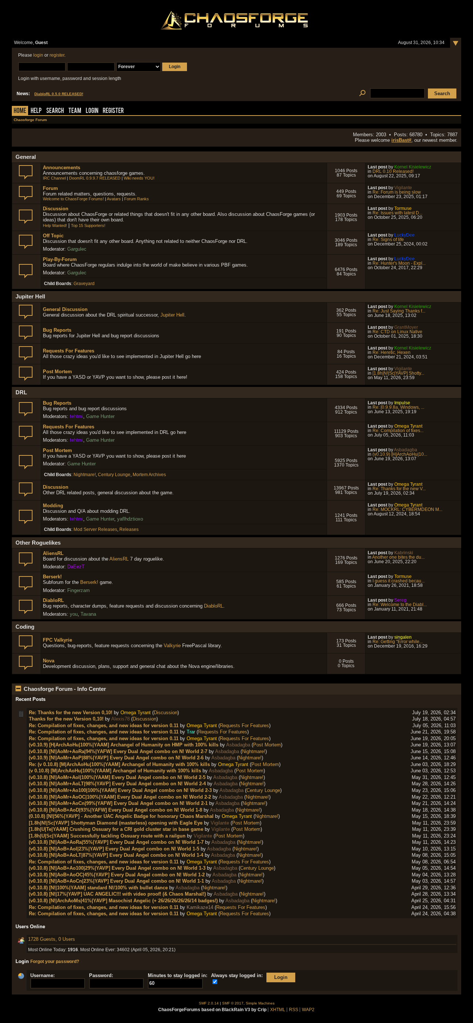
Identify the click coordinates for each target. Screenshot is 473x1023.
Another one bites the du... (398, 557)
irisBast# (401, 140)
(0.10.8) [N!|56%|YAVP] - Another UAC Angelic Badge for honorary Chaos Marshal (121, 816)
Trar (191, 732)
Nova (48, 660)
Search (55, 111)
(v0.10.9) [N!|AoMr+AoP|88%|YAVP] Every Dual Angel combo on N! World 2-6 (116, 757)
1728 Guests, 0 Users (51, 939)
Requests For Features (68, 351)
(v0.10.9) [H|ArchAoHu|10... (399, 454)
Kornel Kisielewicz (412, 167)
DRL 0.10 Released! (393, 171)
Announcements (61, 167)
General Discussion (65, 309)
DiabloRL (53, 600)
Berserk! (52, 576)
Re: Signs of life (388, 239)
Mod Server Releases (95, 529)
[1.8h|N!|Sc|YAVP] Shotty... (398, 373)
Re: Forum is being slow (396, 192)
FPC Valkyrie (57, 640)
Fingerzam (78, 590)
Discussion (55, 208)
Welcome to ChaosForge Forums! (73, 199)
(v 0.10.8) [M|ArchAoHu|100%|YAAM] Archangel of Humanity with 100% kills (115, 770)
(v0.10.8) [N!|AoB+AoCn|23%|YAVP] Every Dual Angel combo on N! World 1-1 (116, 881)
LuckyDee (404, 235)
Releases (129, 529)
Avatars (114, 199)
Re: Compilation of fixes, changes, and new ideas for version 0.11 (103, 725)
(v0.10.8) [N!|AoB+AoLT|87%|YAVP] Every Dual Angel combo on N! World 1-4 (116, 855)
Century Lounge (114, 474)
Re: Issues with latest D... (397, 213)
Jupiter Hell (172, 315)
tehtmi (76, 416)
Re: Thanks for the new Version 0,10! (70, 712)
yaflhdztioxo (130, 519)
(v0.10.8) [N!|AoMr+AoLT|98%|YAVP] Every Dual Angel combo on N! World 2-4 (117, 783)
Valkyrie (172, 645)
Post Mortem (57, 371)
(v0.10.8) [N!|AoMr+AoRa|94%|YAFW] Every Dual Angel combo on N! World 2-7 (118, 751)
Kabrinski (403, 553)
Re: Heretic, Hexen (391, 352)
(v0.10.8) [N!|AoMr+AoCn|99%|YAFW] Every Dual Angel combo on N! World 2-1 (118, 803)
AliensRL (53, 553)
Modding (53, 505)
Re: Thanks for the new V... (399, 489)
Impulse (402, 403)
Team (74, 111)
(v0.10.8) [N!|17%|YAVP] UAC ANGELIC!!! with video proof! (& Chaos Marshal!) (117, 894)
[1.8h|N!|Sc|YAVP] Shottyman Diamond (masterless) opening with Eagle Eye (116, 823)
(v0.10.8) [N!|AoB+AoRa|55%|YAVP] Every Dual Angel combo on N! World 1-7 (116, 842)
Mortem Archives (149, 474)
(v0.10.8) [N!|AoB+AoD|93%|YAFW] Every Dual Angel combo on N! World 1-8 (115, 810)
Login (92, 111)
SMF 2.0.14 (209, 1003)
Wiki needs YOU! (139, 178)
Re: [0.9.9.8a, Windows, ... (398, 407)
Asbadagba (405, 450)
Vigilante (403, 187)
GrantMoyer (406, 327)
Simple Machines (260, 1003)
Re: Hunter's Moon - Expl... (399, 263)
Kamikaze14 (200, 907)
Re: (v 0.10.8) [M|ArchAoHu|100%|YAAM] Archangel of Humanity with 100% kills (119, 764)
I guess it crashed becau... (398, 581)
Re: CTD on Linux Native (397, 332)
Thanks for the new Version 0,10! (66, 719)
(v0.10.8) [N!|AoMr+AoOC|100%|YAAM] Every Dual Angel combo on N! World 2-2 (120, 797)
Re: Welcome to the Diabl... (399, 604)
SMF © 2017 (233, 1003)
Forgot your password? (54, 961)
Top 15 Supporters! (88, 225)
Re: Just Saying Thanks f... (398, 311)
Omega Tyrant (408, 426)
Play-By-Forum (60, 259)
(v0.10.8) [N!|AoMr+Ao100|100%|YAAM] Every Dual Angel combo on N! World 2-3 (120, 790)
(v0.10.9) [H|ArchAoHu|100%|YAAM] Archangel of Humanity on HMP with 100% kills (123, 745)
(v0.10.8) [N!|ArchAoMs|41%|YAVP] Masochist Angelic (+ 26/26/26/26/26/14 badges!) (123, 900)
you (74, 614)
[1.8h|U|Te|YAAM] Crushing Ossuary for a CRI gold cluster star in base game (116, 829)
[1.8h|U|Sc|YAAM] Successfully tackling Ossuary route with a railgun (107, 836)
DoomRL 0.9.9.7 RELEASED (94, 178)
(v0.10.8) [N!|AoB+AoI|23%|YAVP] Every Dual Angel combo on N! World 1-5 (114, 849)
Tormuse (403, 208)
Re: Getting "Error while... (397, 641)
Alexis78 (120, 719)
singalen (403, 637)
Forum (50, 188)
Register (113, 111)
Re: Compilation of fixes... (397, 430)
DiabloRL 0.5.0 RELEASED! (58, 94)
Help (36, 111)
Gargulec (76, 249)
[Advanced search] (362, 93)
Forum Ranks (136, 199)
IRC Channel (54, 178)
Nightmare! (85, 474)
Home (20, 111)
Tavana (88, 614)
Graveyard (84, 283)
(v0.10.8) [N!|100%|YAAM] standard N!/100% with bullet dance (98, 887)
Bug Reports (57, 330)
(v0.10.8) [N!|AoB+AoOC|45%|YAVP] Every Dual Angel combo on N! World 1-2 (117, 874)
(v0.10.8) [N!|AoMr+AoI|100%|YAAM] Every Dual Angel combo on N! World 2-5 (117, 777)
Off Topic (53, 235)
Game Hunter (100, 416)
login (38, 55)
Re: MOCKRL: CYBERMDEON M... (407, 509)
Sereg (400, 600)
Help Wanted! (55, 225)
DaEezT (76, 566)
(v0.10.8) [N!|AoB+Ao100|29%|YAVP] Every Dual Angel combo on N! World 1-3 (117, 868)
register (57, 55)
